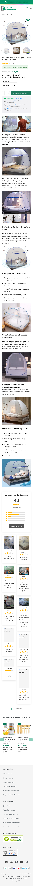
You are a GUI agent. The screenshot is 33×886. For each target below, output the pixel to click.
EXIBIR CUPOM (16, 460)
